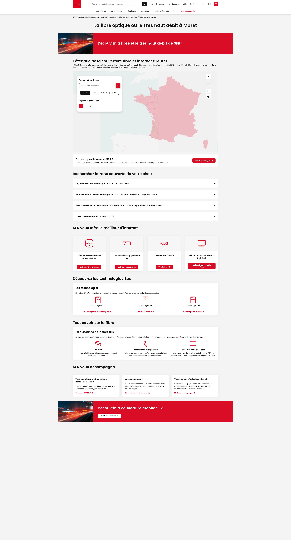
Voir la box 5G (164, 267)
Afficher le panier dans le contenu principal (203, 4)
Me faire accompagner (183, 393)
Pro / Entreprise (174, 4)
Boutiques (194, 4)
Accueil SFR (77, 4)
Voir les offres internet (89, 267)
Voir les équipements (127, 267)
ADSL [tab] (114, 93)
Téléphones (131, 11)
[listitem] (145, 183)
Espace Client (215, 3)
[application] (145, 111)
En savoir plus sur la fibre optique (97, 312)
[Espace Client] (216, 4)
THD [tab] (94, 93)
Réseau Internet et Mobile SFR (89, 17)
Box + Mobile (146, 11)
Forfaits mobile (116, 11)
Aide (185, 4)
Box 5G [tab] (104, 93)
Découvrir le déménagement (137, 393)
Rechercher (144, 4)
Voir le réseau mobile (109, 416)
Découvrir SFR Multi (83, 393)
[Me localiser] (208, 96)
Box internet (101, 11)
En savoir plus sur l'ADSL (192, 312)
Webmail (209, 4)
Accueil (75, 17)
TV (174, 11)
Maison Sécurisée (162, 11)
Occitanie (134, 17)
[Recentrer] (208, 91)
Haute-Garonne (144, 17)
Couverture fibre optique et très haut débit (115, 17)
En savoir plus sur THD (145, 312)
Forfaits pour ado (187, 11)
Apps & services (158, 4)
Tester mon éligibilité (204, 160)
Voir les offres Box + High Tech (202, 266)
